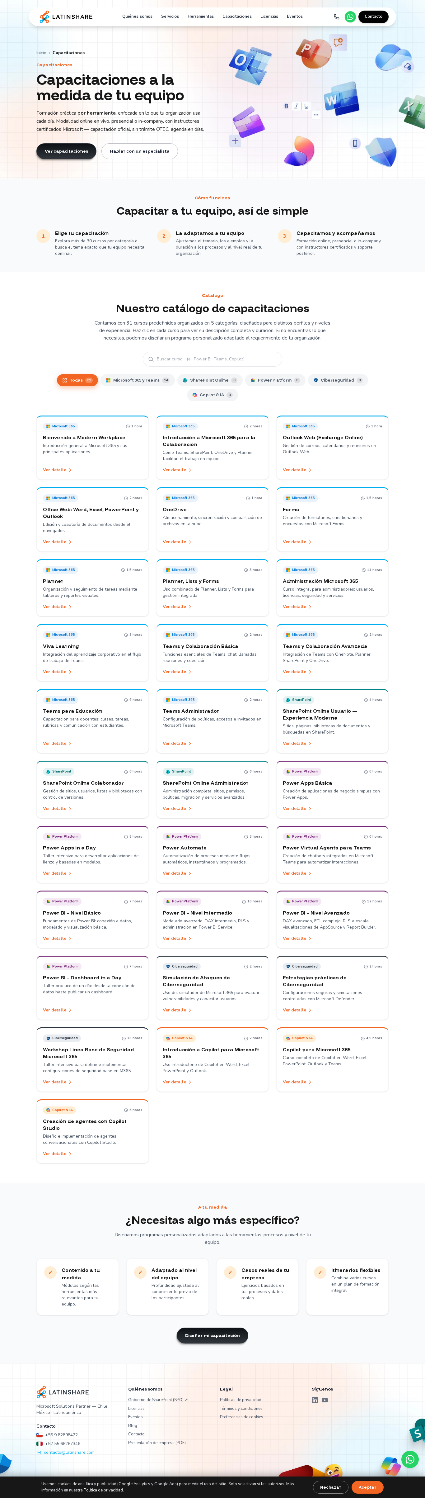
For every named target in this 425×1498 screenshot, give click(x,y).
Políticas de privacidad (240, 1400)
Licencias (269, 16)
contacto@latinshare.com (69, 1452)
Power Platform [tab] (278, 380)
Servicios (170, 16)
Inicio (41, 53)
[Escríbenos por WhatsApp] (350, 16)
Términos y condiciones (241, 1408)
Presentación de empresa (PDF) (157, 1443)
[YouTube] (325, 1400)
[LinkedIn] (315, 1400)
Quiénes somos (137, 16)
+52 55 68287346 (62, 1444)
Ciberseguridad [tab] (341, 380)
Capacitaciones (237, 16)
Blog (132, 1426)
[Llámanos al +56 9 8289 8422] (336, 16)
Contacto (373, 16)
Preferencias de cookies (241, 1417)
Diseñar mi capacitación (212, 1335)
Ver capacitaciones (66, 151)
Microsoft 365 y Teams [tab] (140, 380)
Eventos (295, 16)
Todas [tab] (80, 380)
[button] (92, 448)
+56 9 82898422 (61, 1435)
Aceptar (367, 1487)
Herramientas (201, 16)
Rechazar (330, 1487)
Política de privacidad (103, 1490)
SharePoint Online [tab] (212, 380)
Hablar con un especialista (140, 151)
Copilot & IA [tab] (215, 394)
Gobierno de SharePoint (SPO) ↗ (158, 1400)
